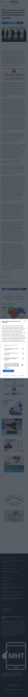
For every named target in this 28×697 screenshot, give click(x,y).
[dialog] (14, 348)
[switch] (23, 348)
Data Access (14, 375)
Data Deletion (6, 375)
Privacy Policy (22, 375)
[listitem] (14, 346)
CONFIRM (8, 370)
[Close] (25, 321)
